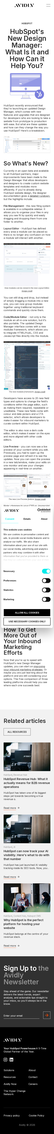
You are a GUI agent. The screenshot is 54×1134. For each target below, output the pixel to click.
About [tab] (44, 518)
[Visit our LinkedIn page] (11, 1059)
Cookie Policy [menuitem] (36, 1115)
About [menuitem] (32, 1070)
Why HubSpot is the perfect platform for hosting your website (23, 924)
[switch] (46, 580)
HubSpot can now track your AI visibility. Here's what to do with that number (26, 855)
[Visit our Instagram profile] (5, 1059)
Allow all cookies (27, 612)
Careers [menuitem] (33, 1084)
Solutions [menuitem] (9, 1070)
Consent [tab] (9, 518)
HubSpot (27, 23)
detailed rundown (40, 195)
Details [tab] (27, 518)
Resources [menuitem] (10, 1077)
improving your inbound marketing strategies (24, 668)
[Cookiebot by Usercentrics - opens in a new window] (38, 510)
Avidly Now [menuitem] (10, 1084)
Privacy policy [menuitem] (12, 1115)
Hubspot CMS (34, 916)
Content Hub (20, 916)
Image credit (27, 291)
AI (14, 847)
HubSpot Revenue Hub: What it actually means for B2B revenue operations (27, 783)
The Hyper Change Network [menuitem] (15, 1092)
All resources (17, 731)
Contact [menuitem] (32, 1077)
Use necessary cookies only (27, 621)
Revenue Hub (20, 775)
